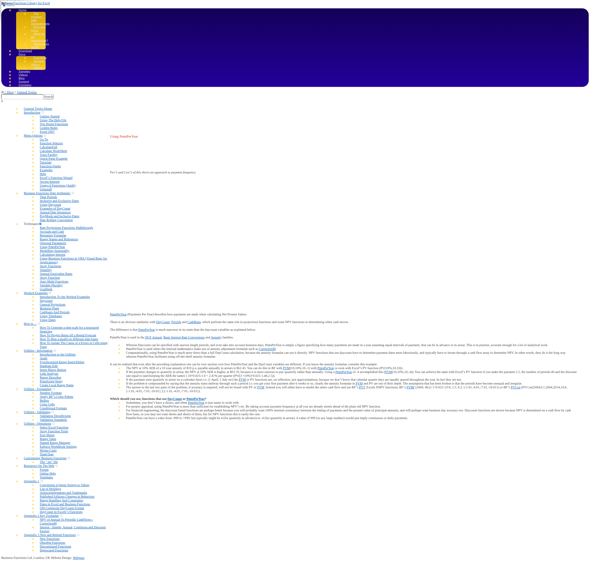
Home (23, 10)
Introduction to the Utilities (58, 354)
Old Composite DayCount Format (62, 508)
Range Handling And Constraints (61, 500)
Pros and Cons (38, 29)
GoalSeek (46, 289)
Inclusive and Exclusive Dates (59, 201)
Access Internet (50, 181)
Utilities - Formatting (37, 389)
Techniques (31, 224)
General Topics (37, 63)
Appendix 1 (31, 481)
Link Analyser (49, 373)
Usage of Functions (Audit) (58, 185)
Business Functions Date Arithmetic (47, 193)
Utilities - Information (38, 350)
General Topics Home (38, 108)
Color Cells (47, 404)
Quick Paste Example (54, 158)
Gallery (38, 68)
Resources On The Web (39, 466)
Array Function (50, 277)
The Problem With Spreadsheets (40, 18)
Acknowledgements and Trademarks (63, 492)
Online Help (48, 473)
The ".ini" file (49, 462)
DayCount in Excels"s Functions (61, 512)
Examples (46, 170)
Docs (22, 54)
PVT (362, 387)
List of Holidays (50, 489)
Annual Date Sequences (55, 212)
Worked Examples (36, 293)
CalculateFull (48, 147)
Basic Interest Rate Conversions (184, 337)
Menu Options (33, 135)
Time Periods (48, 197)
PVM (286, 368)
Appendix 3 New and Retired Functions (50, 535)
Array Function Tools (54, 431)
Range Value (48, 439)
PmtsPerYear (118, 314)
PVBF (411, 387)
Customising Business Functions (45, 458)
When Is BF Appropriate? (39, 37)
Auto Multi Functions (54, 281)
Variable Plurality (51, 285)
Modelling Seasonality (54, 251)
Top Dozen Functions (54, 124)
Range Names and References (59, 239)
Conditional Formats (53, 408)
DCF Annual (153, 337)
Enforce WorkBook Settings (58, 446)
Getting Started (50, 116)
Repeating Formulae (53, 235)
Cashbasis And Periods (55, 312)
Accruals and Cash (52, 231)
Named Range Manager (55, 443)
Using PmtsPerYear (52, 247)
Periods (176, 322)
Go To (44, 139)
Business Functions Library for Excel (25, 3)
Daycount (46, 300)
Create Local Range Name (57, 385)
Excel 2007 (47, 131)
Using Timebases (51, 316)
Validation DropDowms (55, 416)
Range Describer (50, 377)
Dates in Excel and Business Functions (65, 504)
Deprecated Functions (54, 550)
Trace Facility (49, 155)
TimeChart (47, 454)
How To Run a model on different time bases (69, 339)
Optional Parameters (53, 243)
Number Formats (51, 393)
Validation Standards (53, 420)
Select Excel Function (54, 427)
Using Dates (48, 320)
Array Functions (50, 266)
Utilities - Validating (37, 412)
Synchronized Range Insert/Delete (62, 362)
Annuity (216, 337)
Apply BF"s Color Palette (56, 396)
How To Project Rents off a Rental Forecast (68, 335)
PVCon (516, 387)
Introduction (32, 112)
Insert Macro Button (53, 370)
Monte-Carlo (48, 450)
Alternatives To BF (40, 45)
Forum (44, 469)
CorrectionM (267, 349)
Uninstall (46, 189)
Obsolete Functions (52, 542)
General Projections (52, 304)
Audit (43, 358)
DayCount (163, 322)
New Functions (50, 539)
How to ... (30, 324)
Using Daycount (50, 204)
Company (25, 85)
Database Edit (49, 366)
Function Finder (50, 166)
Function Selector (51, 143)
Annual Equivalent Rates (56, 274)
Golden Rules (49, 128)
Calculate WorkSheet (53, 151)
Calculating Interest (52, 254)
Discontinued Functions (55, 546)
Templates (46, 477)
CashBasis (194, 322)
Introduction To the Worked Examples (65, 297)
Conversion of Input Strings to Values (64, 485)
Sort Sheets (47, 435)
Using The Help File (53, 120)
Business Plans (49, 308)
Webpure (79, 558)
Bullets (44, 400)
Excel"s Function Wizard (56, 178)
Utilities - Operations (37, 423)
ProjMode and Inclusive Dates (59, 216)
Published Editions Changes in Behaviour (67, 496)
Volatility (46, 270)
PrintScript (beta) (51, 381)
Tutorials (45, 162)
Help (43, 174)
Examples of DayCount (55, 208)
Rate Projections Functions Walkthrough (66, 228)
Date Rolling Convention (56, 220)
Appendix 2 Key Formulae (41, 516)
